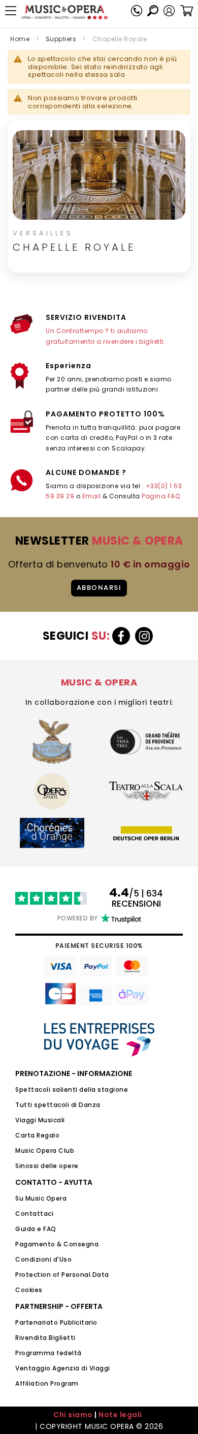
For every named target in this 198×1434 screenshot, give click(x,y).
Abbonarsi (99, 587)
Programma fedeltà (48, 1353)
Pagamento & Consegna (56, 1244)
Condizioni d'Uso (43, 1259)
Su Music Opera (41, 1198)
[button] (169, 10)
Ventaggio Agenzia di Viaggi (62, 1368)
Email (91, 496)
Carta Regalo (37, 1135)
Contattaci (34, 1213)
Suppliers (61, 39)
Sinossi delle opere (47, 1165)
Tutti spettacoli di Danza (58, 1104)
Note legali (120, 1415)
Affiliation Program (47, 1383)
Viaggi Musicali (40, 1120)
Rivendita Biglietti (45, 1337)
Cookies (29, 1290)
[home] (64, 12)
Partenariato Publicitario (56, 1322)
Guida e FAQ (35, 1228)
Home (19, 39)
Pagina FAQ (161, 496)
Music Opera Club (44, 1150)
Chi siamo (73, 1415)
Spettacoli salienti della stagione (71, 1089)
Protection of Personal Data (62, 1274)
